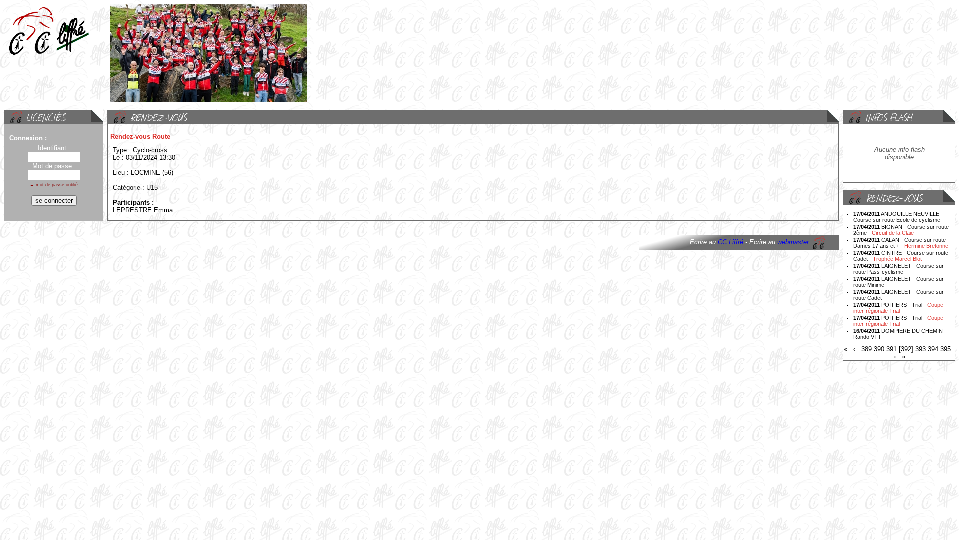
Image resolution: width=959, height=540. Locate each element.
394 (933, 349)
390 (879, 349)
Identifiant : (54, 148)
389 (866, 349)
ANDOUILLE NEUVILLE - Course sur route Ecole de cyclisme (898, 217)
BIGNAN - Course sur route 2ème (901, 230)
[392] (906, 349)
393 (920, 349)
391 (891, 349)
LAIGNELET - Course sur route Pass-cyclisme (898, 269)
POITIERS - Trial (898, 308)
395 (945, 349)
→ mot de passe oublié (54, 185)
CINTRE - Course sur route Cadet (900, 256)
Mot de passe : (54, 166)
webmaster (793, 242)
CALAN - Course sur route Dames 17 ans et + (900, 243)
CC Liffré (730, 242)
